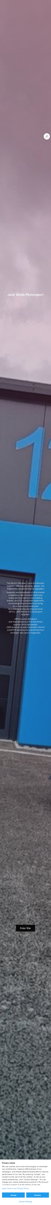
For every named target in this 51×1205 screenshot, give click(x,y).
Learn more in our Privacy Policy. (15, 1188)
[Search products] (46, 136)
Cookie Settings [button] (25, 1201)
